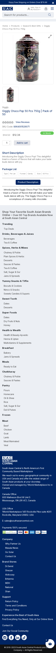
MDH (7, 583)
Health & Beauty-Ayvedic (16, 335)
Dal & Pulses (10, 410)
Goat (6, 433)
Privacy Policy (12, 609)
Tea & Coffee (10, 242)
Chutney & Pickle (12, 252)
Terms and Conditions (16, 605)
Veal (6, 445)
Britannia (9, 579)
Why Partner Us (13, 543)
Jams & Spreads (12, 276)
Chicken (8, 429)
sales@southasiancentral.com (18, 520)
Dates (6, 303)
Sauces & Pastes (12, 264)
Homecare (9, 394)
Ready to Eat (10, 366)
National (9, 587)
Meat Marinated (11, 441)
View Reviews (23, 122)
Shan (7, 591)
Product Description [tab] (28, 182)
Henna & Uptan (11, 339)
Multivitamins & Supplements (17, 343)
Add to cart (22, 143)
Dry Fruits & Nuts (12, 321)
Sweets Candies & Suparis (17, 293)
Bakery (7, 352)
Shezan (9, 570)
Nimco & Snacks (12, 289)
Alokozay (9, 574)
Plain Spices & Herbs (14, 256)
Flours (7, 390)
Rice (6, 402)
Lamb (6, 437)
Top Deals (9, 229)
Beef (6, 425)
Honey (7, 325)
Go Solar (9, 552)
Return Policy (11, 601)
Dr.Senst (9, 566)
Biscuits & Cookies (13, 286)
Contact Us (10, 556)
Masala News (11, 548)
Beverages (9, 238)
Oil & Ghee (9, 398)
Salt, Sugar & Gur (12, 272)
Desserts (8, 260)
